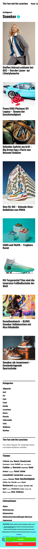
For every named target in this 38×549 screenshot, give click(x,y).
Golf (11, 468)
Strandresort (15, 489)
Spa (31, 485)
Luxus (22, 471)
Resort (24, 482)
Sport (5, 489)
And (4, 392)
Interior (5, 471)
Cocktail (17, 464)
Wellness (6, 427)
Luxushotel (8, 475)
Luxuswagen (28, 475)
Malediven (5, 479)
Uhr (30, 489)
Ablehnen (21, 544)
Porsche (14, 482)
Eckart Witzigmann (27, 464)
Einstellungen (19, 535)
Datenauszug (8, 510)
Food (5, 402)
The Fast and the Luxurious (15, 3)
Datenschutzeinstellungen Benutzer (17, 517)
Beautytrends (25, 461)
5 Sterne (6, 461)
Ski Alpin (26, 486)
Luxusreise (18, 475)
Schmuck (20, 486)
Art (4, 395)
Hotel (31, 467)
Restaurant (8, 486)
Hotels (5, 406)
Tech (5, 423)
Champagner (6, 464)
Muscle (6, 416)
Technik (27, 489)
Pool (9, 482)
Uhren (4, 492)
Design (22, 464)
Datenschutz (8, 513)
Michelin (11, 479)
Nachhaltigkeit (27, 479)
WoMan (6, 430)
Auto (11, 461)
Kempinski (11, 472)
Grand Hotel (24, 468)
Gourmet (17, 467)
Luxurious (7, 409)
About (5, 506)
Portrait (19, 482)
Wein (13, 492)
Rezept (15, 486)
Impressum (7, 520)
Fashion (6, 467)
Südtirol (22, 489)
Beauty (17, 461)
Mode (17, 479)
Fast (4, 399)
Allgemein (7, 388)
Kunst (16, 471)
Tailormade (7, 420)
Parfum (5, 482)
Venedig (8, 492)
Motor (5, 413)
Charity (12, 464)
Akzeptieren (21, 539)
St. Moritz (9, 489)
